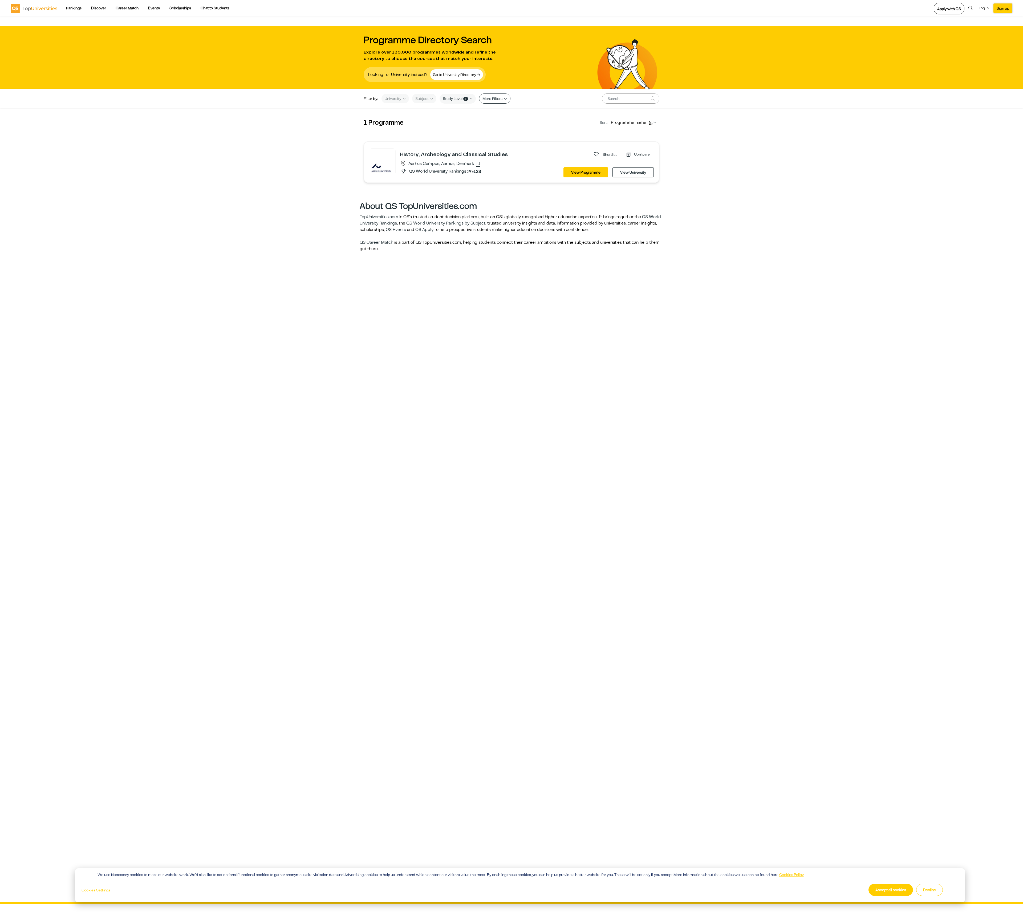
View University (633, 172)
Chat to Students (215, 8)
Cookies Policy (791, 874)
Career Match (127, 8)
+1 (478, 164)
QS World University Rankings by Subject (445, 223)
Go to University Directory (455, 74)
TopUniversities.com (379, 216)
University (393, 98)
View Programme (585, 172)
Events (154, 8)
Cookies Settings (96, 890)
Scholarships (180, 8)
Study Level (454, 98)
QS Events (396, 229)
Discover (98, 8)
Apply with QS (949, 8)
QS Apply (424, 229)
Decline (929, 889)
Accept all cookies (890, 889)
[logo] (34, 8)
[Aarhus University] (382, 161)
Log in (984, 8)
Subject (422, 98)
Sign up (1003, 8)
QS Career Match (376, 242)
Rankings (74, 8)
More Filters (492, 98)
